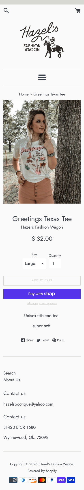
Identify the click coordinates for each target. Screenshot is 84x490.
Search (9, 373)
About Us (11, 380)
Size (35, 254)
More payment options (42, 303)
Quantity (55, 255)
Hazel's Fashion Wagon (56, 464)
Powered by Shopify (42, 470)
